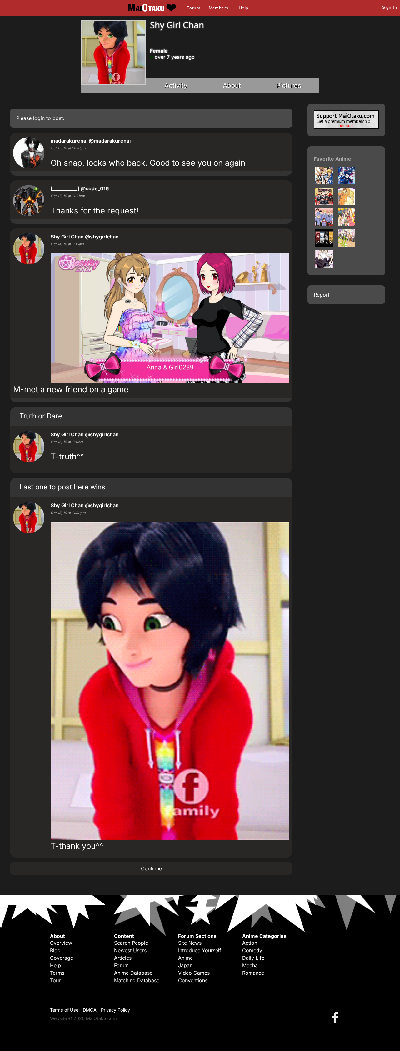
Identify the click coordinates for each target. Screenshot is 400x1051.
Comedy (252, 950)
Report (321, 295)
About (232, 85)
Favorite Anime (332, 159)
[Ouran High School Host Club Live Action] (324, 203)
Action (249, 943)
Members (218, 7)
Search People (131, 943)
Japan (185, 965)
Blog (55, 950)
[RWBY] (324, 245)
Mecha (250, 965)
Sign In (389, 7)
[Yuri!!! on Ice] (347, 182)
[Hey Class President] (324, 266)
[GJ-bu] (347, 245)
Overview (61, 943)
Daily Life (253, 958)
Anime (185, 958)
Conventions (193, 980)
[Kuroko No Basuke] (324, 182)
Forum (193, 7)
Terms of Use (64, 1010)
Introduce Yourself (199, 950)
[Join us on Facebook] (336, 1017)
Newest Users (130, 950)
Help (243, 7)
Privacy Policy (115, 1010)
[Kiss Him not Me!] (347, 224)
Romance (253, 973)
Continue (151, 868)
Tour (55, 980)
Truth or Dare (40, 416)
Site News (190, 943)
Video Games (194, 973)
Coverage (61, 958)
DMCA (90, 1010)
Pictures (288, 85)
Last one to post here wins (62, 487)
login (39, 118)
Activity (176, 85)
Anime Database (133, 973)
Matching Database (136, 980)
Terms (57, 973)
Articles (123, 958)
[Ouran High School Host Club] (347, 203)
